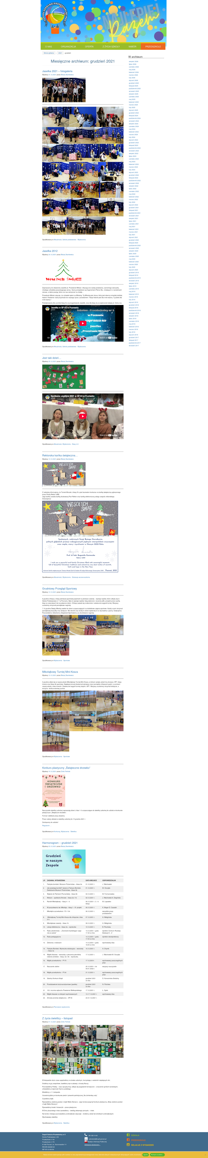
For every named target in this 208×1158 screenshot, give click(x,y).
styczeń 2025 (133, 110)
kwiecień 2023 (134, 164)
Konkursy (57, 831)
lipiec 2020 (132, 253)
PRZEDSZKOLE (138, 1140)
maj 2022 (132, 194)
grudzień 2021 (134, 207)
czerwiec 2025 (134, 96)
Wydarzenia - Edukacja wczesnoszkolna (76, 577)
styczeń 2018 (133, 335)
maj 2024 (132, 129)
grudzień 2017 (134, 337)
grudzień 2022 (134, 175)
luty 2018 (132, 332)
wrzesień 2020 (134, 248)
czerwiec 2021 (134, 224)
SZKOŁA (135, 1135)
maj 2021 (132, 226)
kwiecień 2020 (134, 262)
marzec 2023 (133, 167)
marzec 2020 (133, 264)
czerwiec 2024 (134, 126)
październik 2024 (135, 118)
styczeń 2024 (133, 140)
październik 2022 (135, 180)
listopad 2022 (133, 178)
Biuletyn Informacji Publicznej (97, 1142)
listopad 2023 (133, 145)
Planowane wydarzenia (62, 1007)
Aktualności (58, 239)
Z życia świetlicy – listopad (57, 1018)
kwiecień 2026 (134, 72)
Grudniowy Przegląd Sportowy (59, 588)
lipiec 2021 (132, 221)
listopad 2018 (133, 308)
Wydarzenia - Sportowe (62, 660)
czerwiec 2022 (134, 191)
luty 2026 (132, 78)
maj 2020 (132, 259)
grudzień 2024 (134, 113)
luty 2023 (132, 170)
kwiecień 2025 (134, 102)
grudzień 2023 (134, 142)
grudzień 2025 (134, 83)
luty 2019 (132, 299)
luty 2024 (132, 137)
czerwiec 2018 (134, 321)
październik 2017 (135, 343)
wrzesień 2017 (134, 345)
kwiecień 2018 (134, 326)
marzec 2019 (133, 297)
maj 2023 (132, 161)
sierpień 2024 (133, 124)
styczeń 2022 (133, 205)
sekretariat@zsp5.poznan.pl (97, 1139)
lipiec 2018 (132, 318)
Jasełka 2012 (50, 251)
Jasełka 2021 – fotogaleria (57, 71)
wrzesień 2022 (134, 183)
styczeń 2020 (133, 270)
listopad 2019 (133, 275)
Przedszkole (153, 46)
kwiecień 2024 (134, 132)
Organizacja (68, 46)
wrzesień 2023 (134, 151)
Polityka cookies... (157, 1155)
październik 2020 (135, 245)
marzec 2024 (133, 134)
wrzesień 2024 (134, 121)
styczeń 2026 (133, 80)
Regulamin (46, 825)
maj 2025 (132, 99)
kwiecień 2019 (134, 294)
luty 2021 (132, 234)
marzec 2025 (133, 105)
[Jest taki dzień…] (64, 376)
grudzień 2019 (134, 272)
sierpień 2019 (133, 283)
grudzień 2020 (134, 240)
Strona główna (49, 53)
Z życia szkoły (111, 46)
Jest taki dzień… (51, 358)
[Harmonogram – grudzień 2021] (64, 861)
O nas (48, 46)
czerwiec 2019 (134, 289)
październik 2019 (135, 278)
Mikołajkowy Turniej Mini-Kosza (60, 671)
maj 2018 (132, 324)
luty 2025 (132, 107)
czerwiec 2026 (134, 67)
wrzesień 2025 (134, 91)
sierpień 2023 (133, 153)
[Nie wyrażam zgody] (205, 1155)
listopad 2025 (133, 86)
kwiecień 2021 (134, 229)
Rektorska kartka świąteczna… (60, 455)
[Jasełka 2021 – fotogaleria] (64, 90)
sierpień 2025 (133, 94)
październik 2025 (135, 88)
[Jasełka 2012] (64, 270)
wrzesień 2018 (134, 313)
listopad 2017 (133, 340)
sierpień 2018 (133, 316)
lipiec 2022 (132, 188)
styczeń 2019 (133, 302)
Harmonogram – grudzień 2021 (60, 843)
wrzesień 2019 (134, 280)
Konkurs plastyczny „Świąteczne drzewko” (66, 768)
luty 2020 (132, 267)
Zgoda (145, 1155)
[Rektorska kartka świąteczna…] (64, 474)
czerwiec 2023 (134, 159)
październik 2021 (135, 213)
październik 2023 (135, 148)
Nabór (132, 46)
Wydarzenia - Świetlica (68, 831)
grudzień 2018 (134, 305)
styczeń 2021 (133, 237)
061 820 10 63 (93, 1135)
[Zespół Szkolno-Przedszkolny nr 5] (55, 18)
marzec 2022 (133, 199)
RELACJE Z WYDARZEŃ (142, 1145)
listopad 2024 (133, 115)
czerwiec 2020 (134, 256)
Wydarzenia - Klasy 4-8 (70, 444)
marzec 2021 (133, 232)
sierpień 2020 (133, 251)
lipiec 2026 (132, 64)
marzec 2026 (133, 75)
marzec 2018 (133, 329)
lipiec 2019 (132, 286)
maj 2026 (132, 69)
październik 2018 (135, 310)
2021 (60, 53)
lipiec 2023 (132, 156)
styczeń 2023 (133, 172)
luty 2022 (132, 202)
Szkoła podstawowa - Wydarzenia (74, 239)
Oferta (89, 46)
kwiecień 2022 (134, 197)
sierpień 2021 (133, 218)
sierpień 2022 (133, 186)
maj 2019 (132, 291)
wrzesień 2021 (134, 216)
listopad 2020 (133, 243)
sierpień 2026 (133, 61)
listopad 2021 (133, 210)
